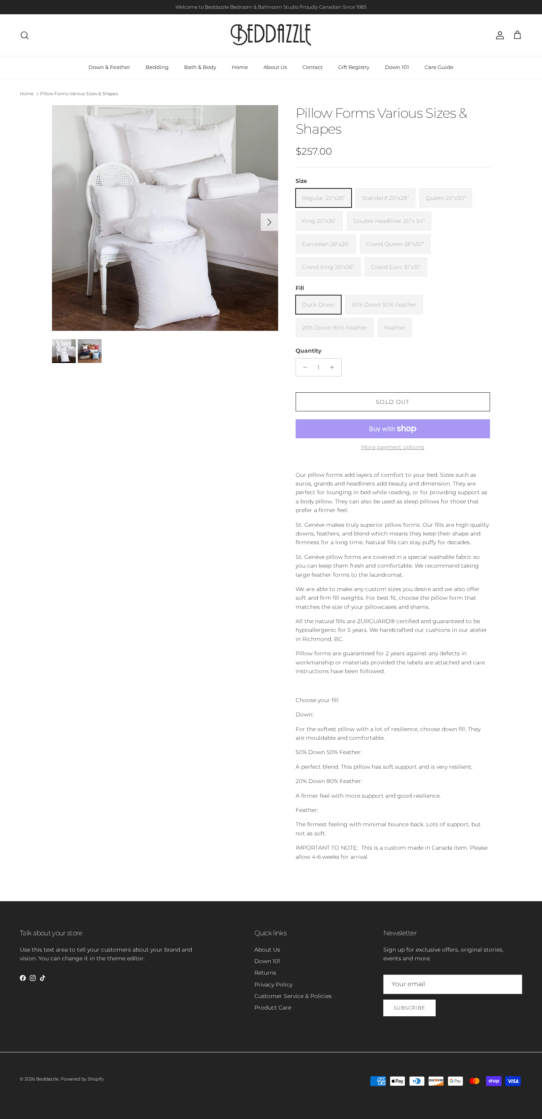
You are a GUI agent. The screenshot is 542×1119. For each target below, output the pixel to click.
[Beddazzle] (271, 35)
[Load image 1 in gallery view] (165, 218)
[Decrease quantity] (303, 367)
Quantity (308, 350)
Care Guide (439, 67)
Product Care (272, 1007)
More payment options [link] (392, 447)
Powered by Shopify (82, 1079)
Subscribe (409, 1008)
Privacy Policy (273, 984)
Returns (265, 972)
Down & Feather (109, 67)
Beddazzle (47, 1079)
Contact (312, 67)
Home (240, 67)
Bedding (157, 67)
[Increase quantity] (334, 367)
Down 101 (397, 67)
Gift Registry (353, 67)
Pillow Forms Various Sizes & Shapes (79, 93)
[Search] (24, 35)
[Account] (498, 35)
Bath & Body (200, 67)
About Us (275, 67)
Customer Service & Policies (293, 996)
